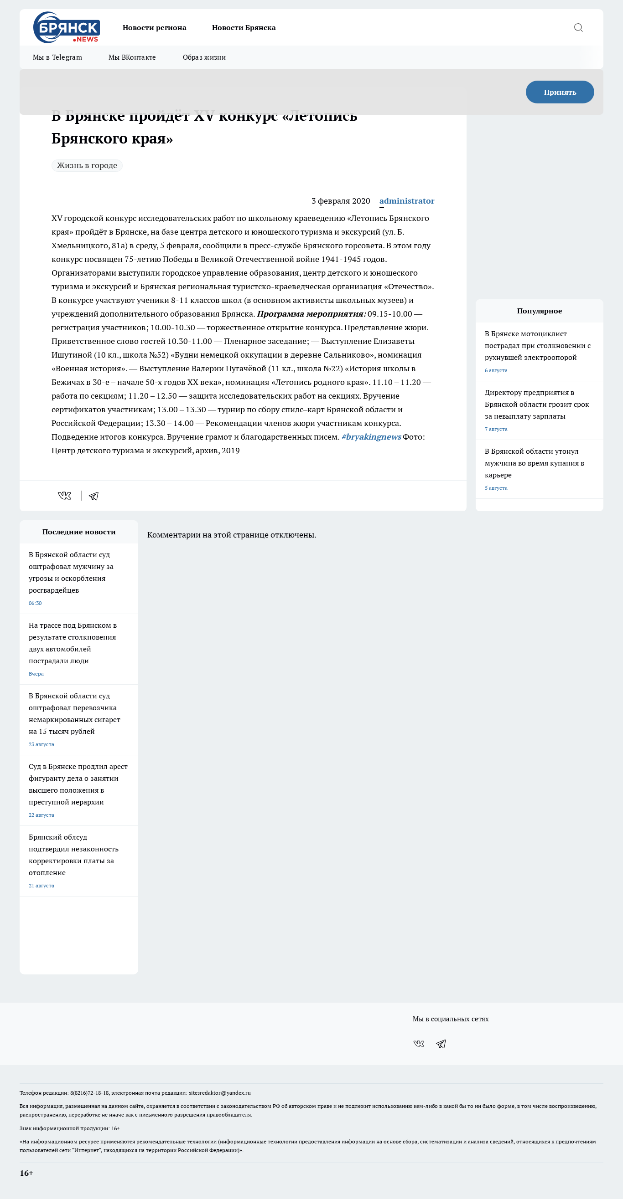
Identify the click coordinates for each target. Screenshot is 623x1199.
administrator (407, 200)
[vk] (65, 495)
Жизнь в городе (87, 165)
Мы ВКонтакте (132, 57)
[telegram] (97, 495)
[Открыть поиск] (578, 27)
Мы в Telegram (57, 57)
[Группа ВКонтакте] (418, 1044)
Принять (560, 92)
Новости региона (155, 27)
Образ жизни (204, 57)
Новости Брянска (244, 27)
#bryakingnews (371, 436)
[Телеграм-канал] (441, 1044)
